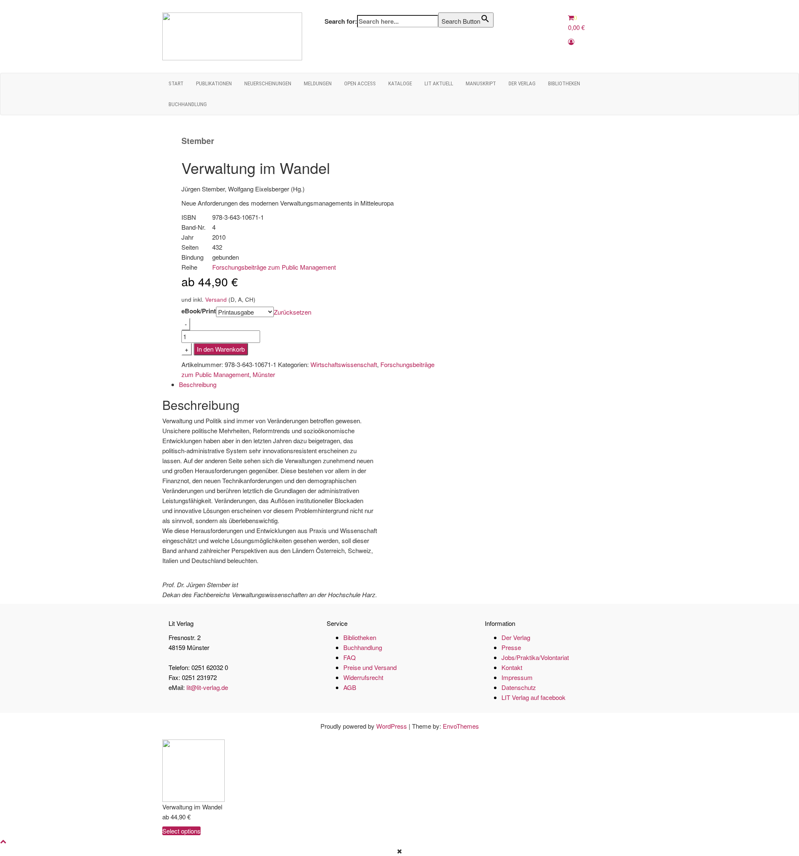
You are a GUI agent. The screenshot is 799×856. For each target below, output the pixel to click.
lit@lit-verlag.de (207, 687)
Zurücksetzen (292, 312)
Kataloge (400, 83)
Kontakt (511, 667)
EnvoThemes (461, 726)
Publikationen (214, 83)
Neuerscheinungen (267, 83)
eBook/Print (198, 310)
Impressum (517, 677)
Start (176, 83)
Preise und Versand (370, 667)
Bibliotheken (564, 83)
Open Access (360, 83)
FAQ (349, 657)
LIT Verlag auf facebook (533, 697)
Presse (511, 647)
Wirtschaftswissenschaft (343, 364)
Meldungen (318, 83)
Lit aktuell (438, 83)
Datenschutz (518, 687)
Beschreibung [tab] (197, 384)
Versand (216, 299)
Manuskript (481, 83)
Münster (264, 374)
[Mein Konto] (571, 41)
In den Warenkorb (221, 349)
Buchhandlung (188, 104)
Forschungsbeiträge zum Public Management (274, 267)
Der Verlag (522, 83)
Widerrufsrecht (363, 677)
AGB (349, 687)
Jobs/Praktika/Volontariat (535, 657)
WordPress (391, 726)
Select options (181, 830)
